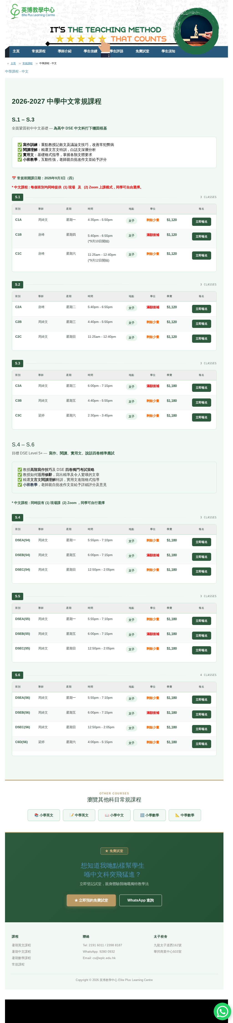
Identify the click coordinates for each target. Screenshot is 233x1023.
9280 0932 (107, 951)
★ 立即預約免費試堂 (91, 900)
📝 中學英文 (79, 815)
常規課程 (39, 51)
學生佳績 (90, 51)
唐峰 (41, 234)
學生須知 (168, 51)
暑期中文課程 (21, 951)
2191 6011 (96, 945)
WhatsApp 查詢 (140, 900)
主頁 (16, 51)
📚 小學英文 (43, 815)
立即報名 (202, 221)
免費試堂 (142, 51)
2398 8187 (114, 945)
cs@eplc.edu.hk (104, 958)
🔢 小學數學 (149, 815)
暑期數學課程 (21, 958)
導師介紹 (64, 51)
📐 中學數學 (184, 815)
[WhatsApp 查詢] (222, 1011)
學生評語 (116, 51)
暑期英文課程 (21, 945)
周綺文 (43, 219)
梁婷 (41, 415)
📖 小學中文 (114, 815)
